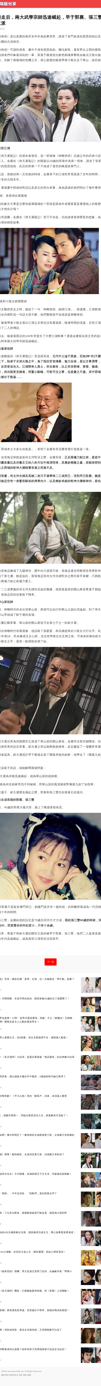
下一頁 (50, 962)
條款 (21, 1375)
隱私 (25, 1375)
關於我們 (5, 1375)
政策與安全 (13, 1375)
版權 (29, 1375)
